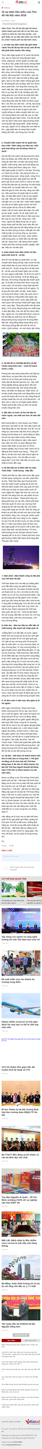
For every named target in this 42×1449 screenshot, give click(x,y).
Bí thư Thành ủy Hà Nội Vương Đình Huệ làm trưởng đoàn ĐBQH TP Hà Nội (20, 1112)
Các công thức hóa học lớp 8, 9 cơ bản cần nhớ (19, 1377)
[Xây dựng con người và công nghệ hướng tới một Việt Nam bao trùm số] (21, 920)
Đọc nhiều (11, 1340)
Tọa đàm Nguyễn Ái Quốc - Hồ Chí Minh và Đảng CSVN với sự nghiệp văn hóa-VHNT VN (19, 1200)
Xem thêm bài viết (21, 1335)
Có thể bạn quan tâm (14, 879)
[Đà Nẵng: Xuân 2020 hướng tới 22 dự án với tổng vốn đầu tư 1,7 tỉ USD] (21, 1267)
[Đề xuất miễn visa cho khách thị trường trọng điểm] (21, 963)
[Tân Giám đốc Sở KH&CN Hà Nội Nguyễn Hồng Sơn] (21, 1307)
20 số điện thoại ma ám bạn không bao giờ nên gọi (20, 1384)
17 (20, 1364)
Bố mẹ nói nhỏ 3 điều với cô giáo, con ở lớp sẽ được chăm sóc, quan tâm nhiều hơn (20, 1398)
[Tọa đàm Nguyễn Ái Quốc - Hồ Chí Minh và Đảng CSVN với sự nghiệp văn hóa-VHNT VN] (21, 1181)
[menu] (3, 2)
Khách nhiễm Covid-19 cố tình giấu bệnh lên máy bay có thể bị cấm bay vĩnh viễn (20, 1024)
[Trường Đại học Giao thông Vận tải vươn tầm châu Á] (13, 889)
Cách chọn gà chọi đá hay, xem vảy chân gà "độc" (20, 1369)
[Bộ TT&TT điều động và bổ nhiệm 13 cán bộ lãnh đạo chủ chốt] (21, 1138)
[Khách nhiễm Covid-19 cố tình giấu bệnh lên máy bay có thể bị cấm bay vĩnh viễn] (21, 1005)
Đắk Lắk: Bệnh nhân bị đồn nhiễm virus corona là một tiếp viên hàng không (19, 1243)
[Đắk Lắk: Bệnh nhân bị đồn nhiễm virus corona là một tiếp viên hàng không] (21, 1224)
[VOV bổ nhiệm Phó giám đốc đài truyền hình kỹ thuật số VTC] (21, 1051)
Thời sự (7, 8)
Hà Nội (11, 846)
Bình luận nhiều (31, 1340)
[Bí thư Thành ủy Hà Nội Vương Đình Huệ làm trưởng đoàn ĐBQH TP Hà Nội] (21, 1093)
